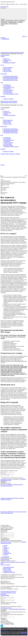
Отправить (3, 610)
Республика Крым (13, 23)
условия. (3, 630)
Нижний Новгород (12, 22)
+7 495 (5, 38)
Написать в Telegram (8, 98)
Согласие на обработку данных (8, 592)
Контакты (3, 96)
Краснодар (20, 22)
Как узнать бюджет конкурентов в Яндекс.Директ (10, 93)
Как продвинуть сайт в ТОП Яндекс (8, 88)
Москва (2, 20)
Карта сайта (3, 594)
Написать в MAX (5, 562)
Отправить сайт (4, 6)
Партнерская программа (9, 62)
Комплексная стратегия (9, 572)
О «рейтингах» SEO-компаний (7, 85)
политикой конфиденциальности (17, 609)
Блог (2, 82)
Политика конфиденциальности (8, 591)
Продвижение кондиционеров (10, 77)
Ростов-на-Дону (4, 23)
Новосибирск (22, 20)
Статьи (5, 549)
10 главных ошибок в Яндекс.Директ (8, 90)
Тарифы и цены (7, 60)
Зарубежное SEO (7, 571)
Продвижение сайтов (8, 567)
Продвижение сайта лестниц (10, 80)
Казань (16, 20)
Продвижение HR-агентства (10, 78)
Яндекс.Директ (7, 68)
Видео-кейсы (4, 73)
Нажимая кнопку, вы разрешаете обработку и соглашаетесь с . (13, 479)
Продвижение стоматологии (10, 76)
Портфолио (6, 548)
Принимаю (24, 633)
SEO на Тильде (7, 70)
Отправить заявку (5, 55)
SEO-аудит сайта (7, 71)
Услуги (2, 65)
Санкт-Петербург (9, 20)
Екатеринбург (4, 22)
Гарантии (5, 61)
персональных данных (6, 479)
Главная (2, 56)
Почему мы (6, 58)
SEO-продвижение (8, 67)
